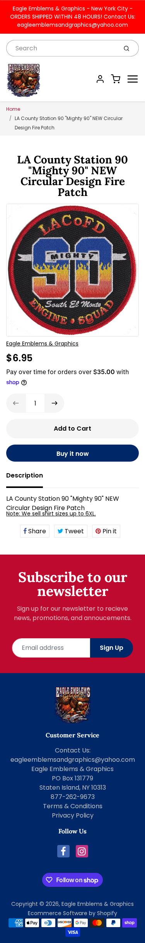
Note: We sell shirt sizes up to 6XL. (51, 513)
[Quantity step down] (16, 403)
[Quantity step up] (54, 403)
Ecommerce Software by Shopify (72, 913)
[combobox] (61, 48)
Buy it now (72, 453)
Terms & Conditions (72, 806)
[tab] (29, 478)
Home (13, 109)
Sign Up (111, 647)
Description (24, 475)
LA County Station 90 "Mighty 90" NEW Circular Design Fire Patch (69, 123)
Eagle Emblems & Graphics (42, 343)
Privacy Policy (73, 815)
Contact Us (72, 750)
